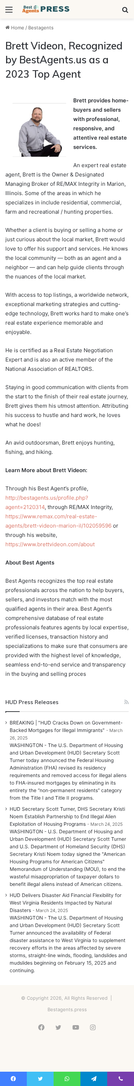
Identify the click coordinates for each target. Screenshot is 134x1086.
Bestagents (41, 27)
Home (17, 27)
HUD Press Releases (32, 702)
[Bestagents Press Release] (46, 9)
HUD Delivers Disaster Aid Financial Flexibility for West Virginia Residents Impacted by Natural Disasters (65, 902)
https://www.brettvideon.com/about (50, 544)
